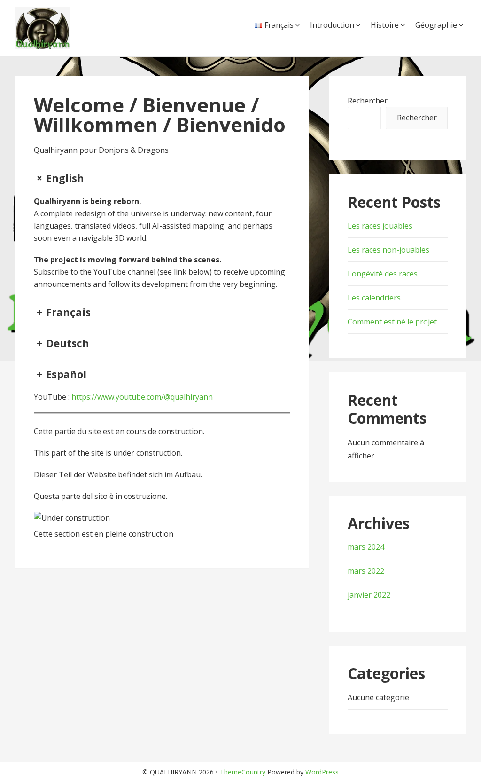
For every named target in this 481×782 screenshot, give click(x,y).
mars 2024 (366, 547)
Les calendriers (374, 297)
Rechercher (368, 100)
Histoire (385, 25)
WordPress (322, 771)
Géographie (436, 25)
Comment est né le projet (392, 321)
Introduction (332, 25)
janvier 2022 (369, 595)
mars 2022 (366, 571)
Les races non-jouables (388, 250)
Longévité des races (383, 274)
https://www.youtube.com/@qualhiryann (142, 397)
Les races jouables (380, 226)
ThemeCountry (242, 771)
